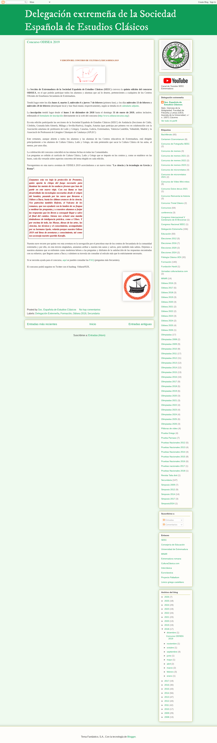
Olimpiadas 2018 (169, 386)
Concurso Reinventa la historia (175, 196)
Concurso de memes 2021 (173, 156)
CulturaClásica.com (170, 563)
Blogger (131, 736)
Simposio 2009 (168, 485)
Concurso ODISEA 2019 (43, 42)
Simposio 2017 (168, 499)
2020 (167, 621)
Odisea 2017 (167, 288)
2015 (167, 689)
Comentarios (171, 524)
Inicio (92, 324)
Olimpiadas (166, 334)
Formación (66, 313)
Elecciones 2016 (169, 243)
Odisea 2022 (167, 311)
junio (169, 656)
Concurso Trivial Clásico (172, 203)
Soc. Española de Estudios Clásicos (173, 103)
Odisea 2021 (167, 306)
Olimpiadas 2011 (169, 353)
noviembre (172, 643)
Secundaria (94, 313)
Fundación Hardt (169, 266)
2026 (167, 597)
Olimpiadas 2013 (169, 363)
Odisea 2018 (167, 292)
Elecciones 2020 (169, 248)
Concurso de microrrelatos (173, 170)
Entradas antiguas (140, 324)
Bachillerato (166, 134)
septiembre (172, 652)
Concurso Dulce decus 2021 (174, 189)
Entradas (169, 520)
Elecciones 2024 (169, 252)
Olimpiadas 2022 (169, 405)
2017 (167, 681)
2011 (166, 705)
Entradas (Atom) (96, 335)
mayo (170, 659)
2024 (167, 605)
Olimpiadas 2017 (169, 381)
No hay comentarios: (90, 309)
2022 (167, 613)
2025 (167, 601)
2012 (167, 701)
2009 (167, 713)
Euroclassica (167, 572)
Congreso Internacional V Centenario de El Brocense (173, 218)
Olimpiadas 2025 (169, 419)
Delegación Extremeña (47, 313)
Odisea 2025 (167, 325)
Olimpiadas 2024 (169, 414)
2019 (167, 625)
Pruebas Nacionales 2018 (173, 471)
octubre (170, 647)
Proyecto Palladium (170, 577)
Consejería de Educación (173, 544)
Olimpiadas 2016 (169, 377)
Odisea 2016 (167, 283)
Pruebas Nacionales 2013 (173, 447)
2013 (167, 697)
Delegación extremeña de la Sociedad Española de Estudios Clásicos (100, 21)
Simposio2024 (167, 503)
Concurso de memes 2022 (173, 160)
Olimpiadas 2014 (169, 367)
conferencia (166, 212)
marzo (170, 668)
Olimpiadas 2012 (169, 358)
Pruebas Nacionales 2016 (173, 461)
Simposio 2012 (168, 489)
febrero (170, 672)
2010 (167, 709)
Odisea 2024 (167, 320)
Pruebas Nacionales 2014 (173, 452)
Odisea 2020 (167, 302)
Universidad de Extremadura (174, 549)
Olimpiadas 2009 (169, 344)
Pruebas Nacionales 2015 (173, 456)
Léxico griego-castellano (172, 582)
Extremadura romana (171, 558)
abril (169, 664)
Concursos (166, 208)
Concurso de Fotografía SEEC (175, 144)
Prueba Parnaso (168, 438)
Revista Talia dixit (169, 475)
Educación (166, 234)
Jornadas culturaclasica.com (174, 271)
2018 (167, 629)
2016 (167, 685)
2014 (167, 693)
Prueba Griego (168, 433)
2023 (167, 609)
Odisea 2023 (167, 316)
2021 (167, 617)
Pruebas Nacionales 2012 (173, 442)
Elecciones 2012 (169, 238)
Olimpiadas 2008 (169, 339)
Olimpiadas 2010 (169, 349)
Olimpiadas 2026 (169, 424)
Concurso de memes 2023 (173, 165)
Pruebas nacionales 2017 (173, 466)
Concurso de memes (171, 151)
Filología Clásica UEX (171, 257)
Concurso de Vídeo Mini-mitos (175, 182)
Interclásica (166, 568)
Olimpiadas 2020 (169, 396)
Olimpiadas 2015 (169, 372)
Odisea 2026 (167, 330)
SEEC (164, 540)
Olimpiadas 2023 (169, 410)
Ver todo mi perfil (169, 121)
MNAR (164, 278)
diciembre (172, 632)
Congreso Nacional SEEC (173, 224)
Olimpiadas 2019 (169, 391)
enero (170, 676)
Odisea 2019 (79, 313)
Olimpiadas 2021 (169, 400)
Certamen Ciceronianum (172, 139)
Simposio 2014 (168, 494)
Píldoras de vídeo (169, 428)
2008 (167, 717)
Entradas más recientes (42, 324)
